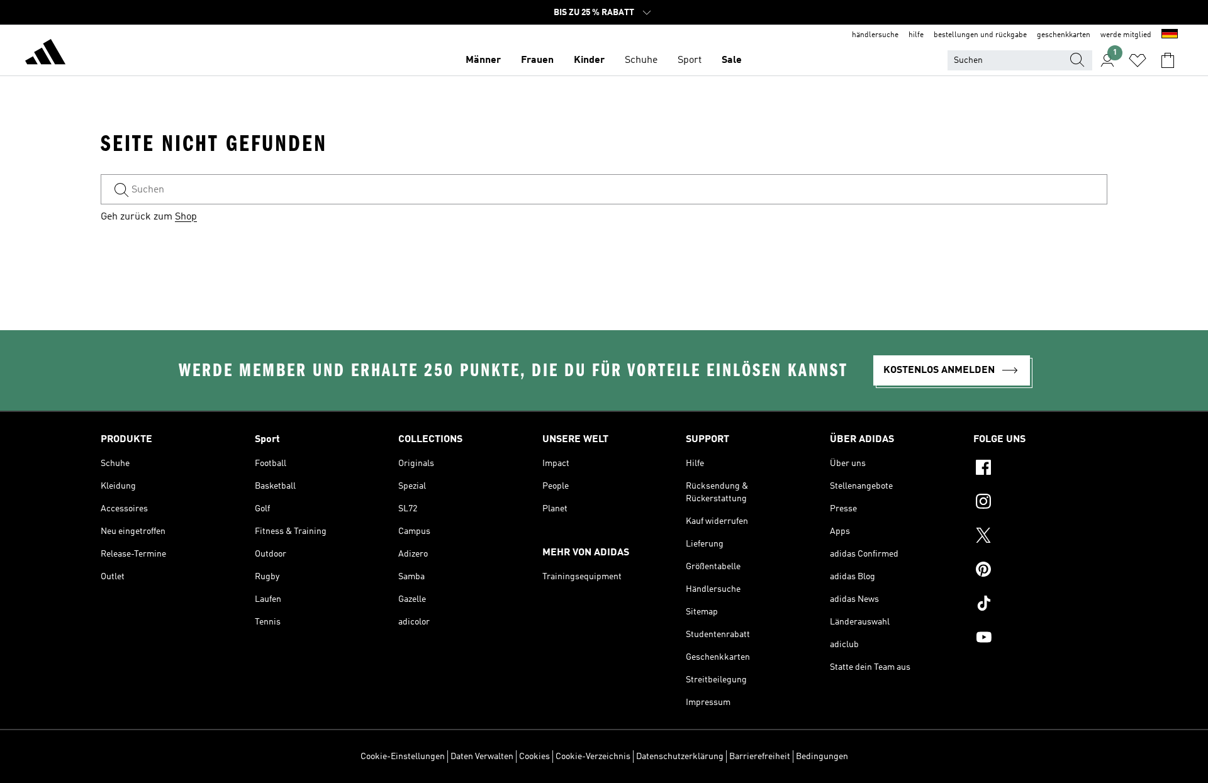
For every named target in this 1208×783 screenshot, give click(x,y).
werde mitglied (1125, 35)
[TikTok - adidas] (1040, 605)
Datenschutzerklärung (680, 756)
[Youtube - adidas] (1040, 639)
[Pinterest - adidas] (1040, 571)
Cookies (534, 756)
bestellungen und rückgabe (980, 35)
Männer (483, 60)
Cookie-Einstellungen (403, 756)
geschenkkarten (1063, 35)
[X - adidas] (1040, 537)
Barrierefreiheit (759, 756)
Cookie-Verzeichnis (593, 756)
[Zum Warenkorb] (1168, 60)
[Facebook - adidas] (1040, 469)
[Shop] (45, 54)
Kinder (589, 60)
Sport (690, 60)
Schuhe (641, 60)
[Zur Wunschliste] (1137, 60)
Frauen (537, 60)
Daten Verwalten (481, 756)
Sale (732, 60)
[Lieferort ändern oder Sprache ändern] (1169, 35)
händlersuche (875, 35)
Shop (186, 217)
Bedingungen (822, 756)
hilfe (916, 35)
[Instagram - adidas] (1040, 503)
